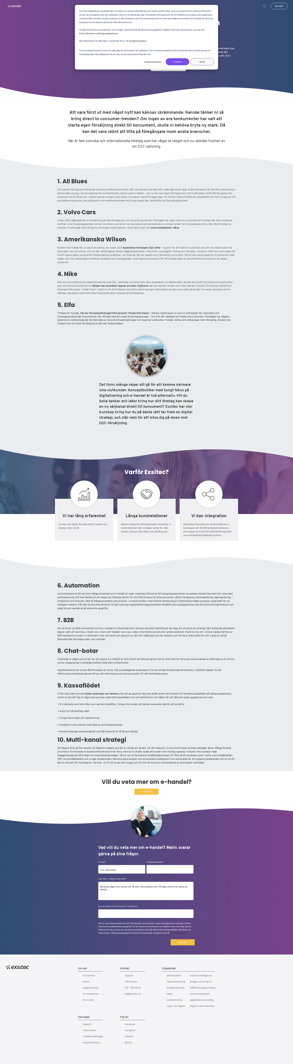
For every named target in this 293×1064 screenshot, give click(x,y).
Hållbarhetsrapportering (202, 987)
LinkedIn (129, 1036)
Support (129, 975)
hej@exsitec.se (133, 993)
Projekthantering (175, 987)
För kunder (88, 999)
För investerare (91, 993)
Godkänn (177, 61)
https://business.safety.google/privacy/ (98, 33)
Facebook (130, 1024)
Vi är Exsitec (89, 975)
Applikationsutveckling (202, 999)
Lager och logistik (176, 1006)
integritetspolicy (137, 40)
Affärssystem (174, 975)
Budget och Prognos (201, 981)
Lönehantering (174, 999)
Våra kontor (131, 981)
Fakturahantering (176, 981)
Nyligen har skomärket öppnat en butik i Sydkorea (120, 286)
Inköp (169, 993)
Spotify (128, 1042)
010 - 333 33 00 (133, 987)
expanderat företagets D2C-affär (141, 247)
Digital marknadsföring (202, 1006)
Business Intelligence (201, 975)
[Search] (264, 6)
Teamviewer (89, 1030)
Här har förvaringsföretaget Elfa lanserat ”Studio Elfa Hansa (114, 313)
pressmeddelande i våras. (165, 227)
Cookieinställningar (93, 1036)
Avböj (202, 61)
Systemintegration (200, 993)
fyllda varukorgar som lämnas (101, 693)
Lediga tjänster (90, 987)
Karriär (86, 981)
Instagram (130, 1030)
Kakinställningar (153, 61)
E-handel (146, 791)
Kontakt (279, 6)
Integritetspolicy (178, 933)
